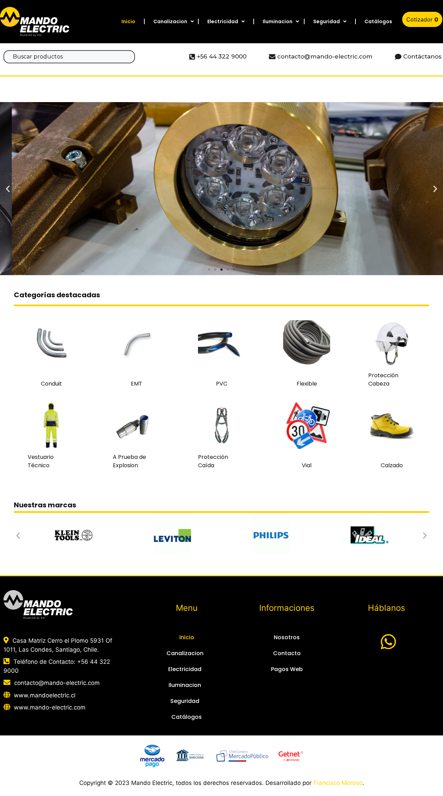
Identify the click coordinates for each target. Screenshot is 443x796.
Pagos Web (287, 669)
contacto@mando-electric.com (57, 682)
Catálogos (378, 21)
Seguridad (326, 21)
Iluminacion (277, 21)
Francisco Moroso (337, 782)
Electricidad (222, 21)
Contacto (287, 653)
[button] (209, 270)
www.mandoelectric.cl (44, 695)
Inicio (128, 21)
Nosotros (287, 637)
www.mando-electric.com (49, 707)
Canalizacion (170, 21)
